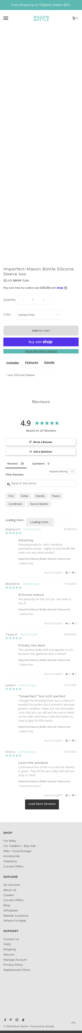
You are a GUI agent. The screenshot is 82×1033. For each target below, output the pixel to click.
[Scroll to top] (73, 1022)
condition (15, 504)
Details (49, 362)
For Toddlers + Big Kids (19, 845)
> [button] (42, 804)
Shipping (9, 949)
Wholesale (10, 910)
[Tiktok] (22, 1020)
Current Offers (13, 866)
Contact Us (11, 939)
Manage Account (15, 959)
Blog (6, 905)
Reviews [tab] (12, 463)
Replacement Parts (16, 969)
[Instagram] (16, 1020)
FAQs (7, 944)
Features (31, 362)
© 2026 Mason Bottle (16, 1026)
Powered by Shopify (42, 1026)
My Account (11, 884)
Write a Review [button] (42, 442)
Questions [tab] (38, 463)
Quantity (9, 299)
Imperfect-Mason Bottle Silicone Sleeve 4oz (44, 559)
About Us (9, 890)
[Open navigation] (15, 18)
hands (40, 496)
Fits (11, 496)
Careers (8, 895)
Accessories (11, 856)
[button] (67, 572)
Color (7, 314)
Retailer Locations (15, 915)
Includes (12, 362)
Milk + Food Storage (17, 851)
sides (24, 496)
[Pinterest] (10, 1020)
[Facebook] (4, 1020)
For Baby (9, 840)
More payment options (41, 351)
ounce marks (39, 504)
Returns (8, 954)
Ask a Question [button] (42, 451)
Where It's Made (14, 920)
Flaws (56, 496)
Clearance (10, 861)
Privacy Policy (13, 964)
